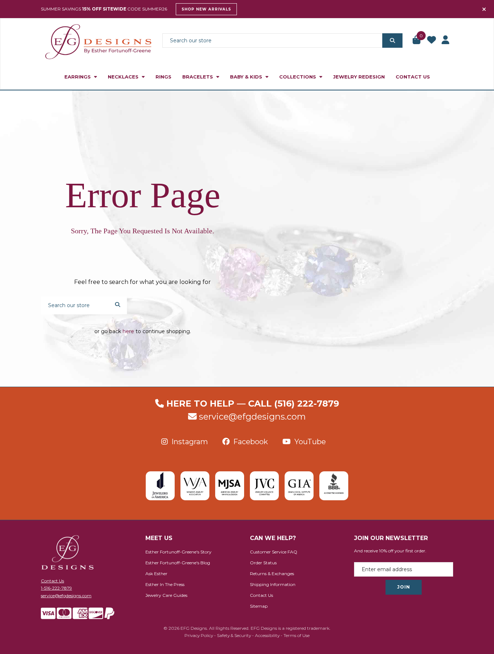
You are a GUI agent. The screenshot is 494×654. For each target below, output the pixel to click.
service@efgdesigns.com (252, 416)
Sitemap (259, 606)
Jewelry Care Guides (166, 595)
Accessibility (267, 635)
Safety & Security (234, 635)
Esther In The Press (164, 584)
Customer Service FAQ (273, 552)
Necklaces (124, 77)
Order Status (263, 562)
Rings (163, 77)
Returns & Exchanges (272, 573)
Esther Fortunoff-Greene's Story (178, 552)
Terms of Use (297, 635)
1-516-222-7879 (56, 588)
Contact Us (413, 77)
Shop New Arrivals (206, 9)
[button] (417, 40)
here (128, 331)
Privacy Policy (198, 635)
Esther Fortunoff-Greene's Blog (177, 562)
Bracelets (198, 77)
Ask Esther (156, 573)
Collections (298, 77)
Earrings (78, 77)
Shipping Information (272, 584)
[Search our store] (392, 40)
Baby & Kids (247, 77)
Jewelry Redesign (359, 77)
